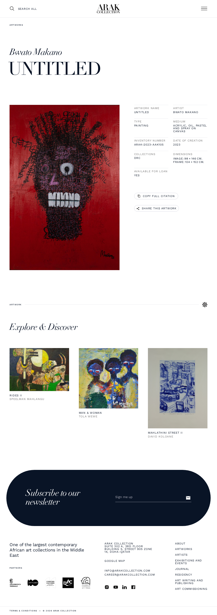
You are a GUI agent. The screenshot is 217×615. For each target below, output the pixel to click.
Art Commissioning (191, 588)
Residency (183, 574)
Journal (182, 569)
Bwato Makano (185, 112)
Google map (114, 560)
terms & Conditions (23, 611)
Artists (181, 554)
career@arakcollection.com (129, 574)
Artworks (16, 25)
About (180, 543)
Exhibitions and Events (188, 562)
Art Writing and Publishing (189, 582)
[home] (108, 8)
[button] (204, 8)
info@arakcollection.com (127, 570)
